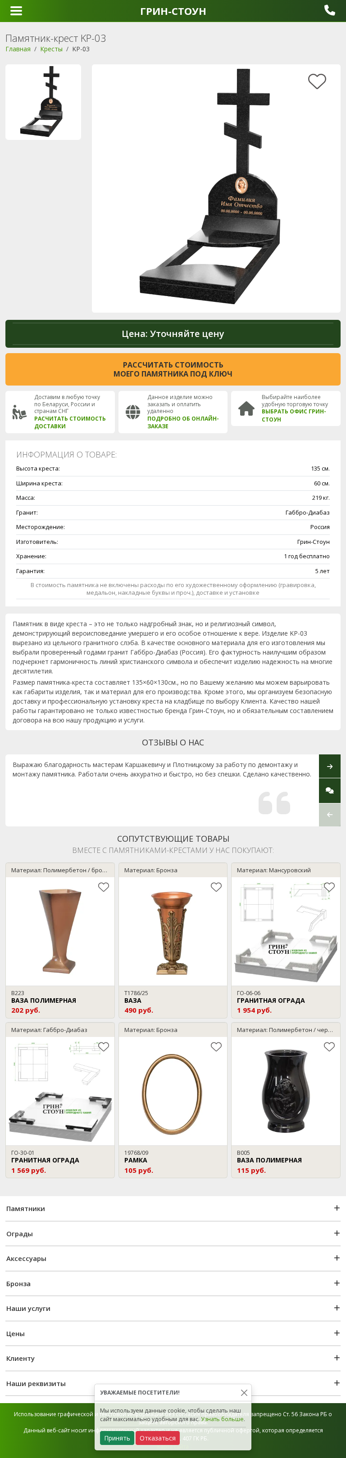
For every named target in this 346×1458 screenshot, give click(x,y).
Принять (117, 1438)
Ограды (19, 1233)
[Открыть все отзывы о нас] (330, 790)
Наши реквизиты (36, 1383)
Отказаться (158, 1438)
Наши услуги (28, 1308)
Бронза (18, 1283)
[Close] (244, 1392)
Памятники (25, 1208)
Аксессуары (26, 1258)
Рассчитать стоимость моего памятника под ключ (173, 369)
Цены (15, 1333)
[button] (330, 815)
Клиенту (20, 1358)
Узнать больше (222, 1419)
